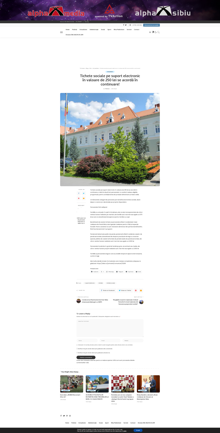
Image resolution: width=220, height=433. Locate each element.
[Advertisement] (110, 50)
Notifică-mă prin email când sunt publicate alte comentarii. (95, 349)
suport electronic (90, 283)
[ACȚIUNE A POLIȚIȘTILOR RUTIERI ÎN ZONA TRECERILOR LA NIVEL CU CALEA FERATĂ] (97, 384)
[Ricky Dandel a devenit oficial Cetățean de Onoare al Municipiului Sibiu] (148, 384)
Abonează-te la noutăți (151, 25)
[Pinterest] (79, 198)
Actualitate (110, 71)
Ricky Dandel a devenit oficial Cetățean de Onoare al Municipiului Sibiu (147, 397)
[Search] (158, 32)
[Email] (84, 198)
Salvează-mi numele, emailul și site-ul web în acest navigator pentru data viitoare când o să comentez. (105, 345)
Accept (138, 430)
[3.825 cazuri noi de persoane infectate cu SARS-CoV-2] (81, 211)
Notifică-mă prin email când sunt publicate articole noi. (94, 353)
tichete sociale (111, 283)
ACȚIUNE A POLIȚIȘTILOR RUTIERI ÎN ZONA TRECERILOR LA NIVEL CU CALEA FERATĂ (97, 397)
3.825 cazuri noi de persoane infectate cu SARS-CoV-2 (81, 220)
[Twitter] (84, 193)
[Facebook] (79, 193)
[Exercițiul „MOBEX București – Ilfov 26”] (71, 384)
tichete (101, 283)
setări (124, 431)
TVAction (107, 88)
